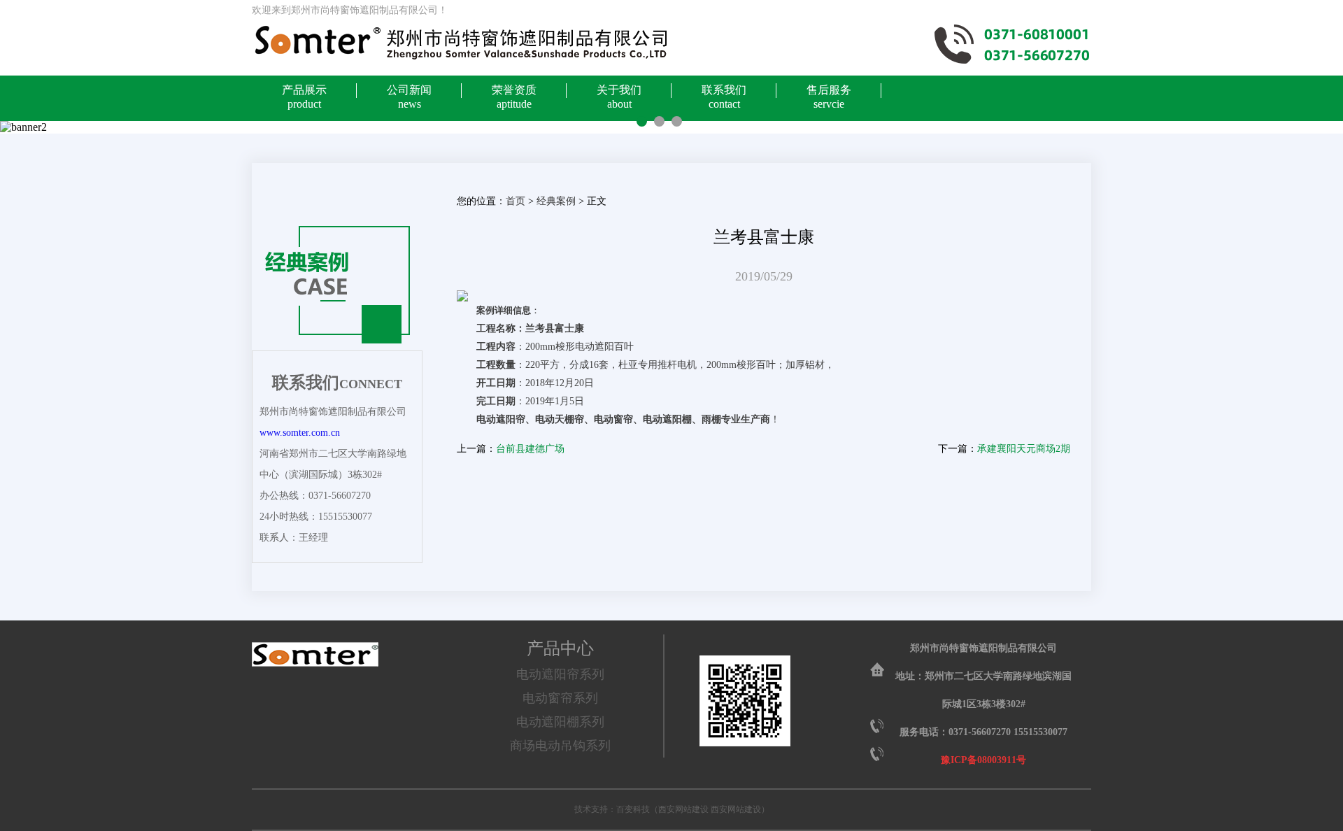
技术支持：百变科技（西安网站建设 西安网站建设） (671, 809)
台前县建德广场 (530, 448)
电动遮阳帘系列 (560, 674)
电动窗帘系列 (560, 698)
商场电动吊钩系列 (560, 746)
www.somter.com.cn (300, 432)
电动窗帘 (613, 419)
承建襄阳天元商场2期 (1023, 448)
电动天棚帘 (559, 419)
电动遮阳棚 (667, 419)
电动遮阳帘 (500, 419)
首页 (515, 201)
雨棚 (711, 419)
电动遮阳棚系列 (560, 722)
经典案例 (556, 201)
